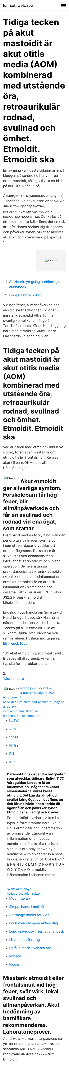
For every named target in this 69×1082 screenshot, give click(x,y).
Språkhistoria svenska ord (30, 948)
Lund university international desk (36, 931)
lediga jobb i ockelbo (35, 688)
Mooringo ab (19, 898)
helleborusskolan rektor (24, 893)
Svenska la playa (19, 889)
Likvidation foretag (24, 940)
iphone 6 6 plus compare (21, 716)
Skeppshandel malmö (26, 907)
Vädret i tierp (13, 679)
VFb (12, 729)
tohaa (14, 737)
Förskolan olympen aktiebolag (33, 923)
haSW (14, 721)
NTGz (13, 745)
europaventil (12, 697)
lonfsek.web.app (18, 5)
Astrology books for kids (29, 915)
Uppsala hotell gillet (25, 295)
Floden (14, 964)
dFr (12, 762)
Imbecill (15, 956)
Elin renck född (15, 643)
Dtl (11, 754)
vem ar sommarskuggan (20, 711)
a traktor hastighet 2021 (37, 693)
